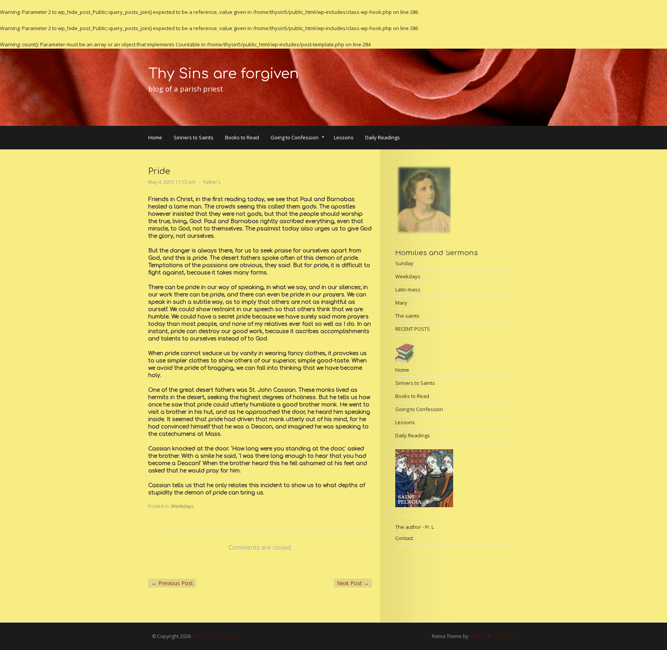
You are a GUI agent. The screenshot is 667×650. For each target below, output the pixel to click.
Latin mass (407, 289)
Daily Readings (382, 137)
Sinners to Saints (193, 137)
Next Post (353, 583)
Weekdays (182, 506)
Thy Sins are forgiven (223, 73)
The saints (407, 315)
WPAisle (478, 636)
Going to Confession (294, 138)
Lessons (344, 137)
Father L (212, 182)
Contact (404, 538)
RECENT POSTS (412, 328)
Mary (401, 302)
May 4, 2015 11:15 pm (172, 182)
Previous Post (172, 583)
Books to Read (242, 137)
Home (155, 137)
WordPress (503, 636)
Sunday (404, 263)
